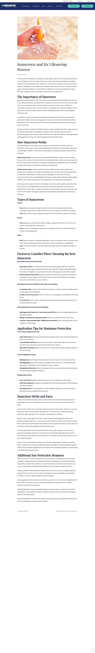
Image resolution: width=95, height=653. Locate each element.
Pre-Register (87, 6)
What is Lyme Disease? (23, 511)
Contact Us (59, 6)
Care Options (35, 6)
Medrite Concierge (68, 1)
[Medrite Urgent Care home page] (9, 6)
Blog (43, 6)
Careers (80, 1)
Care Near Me (25, 6)
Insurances (89, 1)
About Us (50, 6)
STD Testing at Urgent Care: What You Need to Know (66, 511)
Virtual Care (74, 6)
